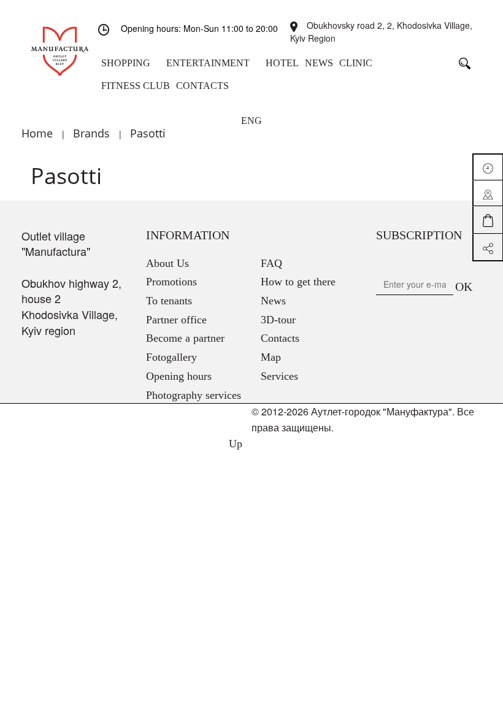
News (273, 301)
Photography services (193, 395)
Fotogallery (171, 357)
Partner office (176, 320)
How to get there (298, 281)
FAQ (271, 263)
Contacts (280, 338)
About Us (167, 263)
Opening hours (179, 376)
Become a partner (185, 338)
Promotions (171, 281)
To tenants (169, 301)
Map (271, 357)
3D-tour (278, 320)
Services (279, 376)
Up (234, 443)
